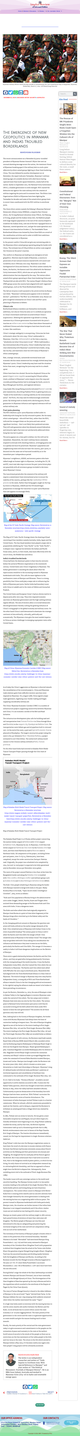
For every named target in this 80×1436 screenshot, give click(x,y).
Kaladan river (42, 848)
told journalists (24, 339)
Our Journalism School (54, 11)
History (26, 97)
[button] (5, 92)
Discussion (20, 97)
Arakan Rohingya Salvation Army (31, 881)
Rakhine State (43, 724)
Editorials (25, 11)
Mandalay (10, 724)
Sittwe (36, 842)
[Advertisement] (30, 113)
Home (19, 11)
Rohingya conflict (24, 878)
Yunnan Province (27, 721)
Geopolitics (41, 97)
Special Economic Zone (41, 730)
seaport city (22, 724)
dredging (22, 856)
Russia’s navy (44, 389)
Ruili (36, 742)
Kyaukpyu (32, 724)
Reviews (42, 11)
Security (33, 97)
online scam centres (19, 323)
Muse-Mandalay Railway (31, 736)
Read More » (64, 172)
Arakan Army (10, 881)
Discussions (33, 11)
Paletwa (19, 848)
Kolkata (27, 842)
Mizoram (35, 850)
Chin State (28, 848)
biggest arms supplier (17, 376)
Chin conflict (12, 878)
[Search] (75, 94)
